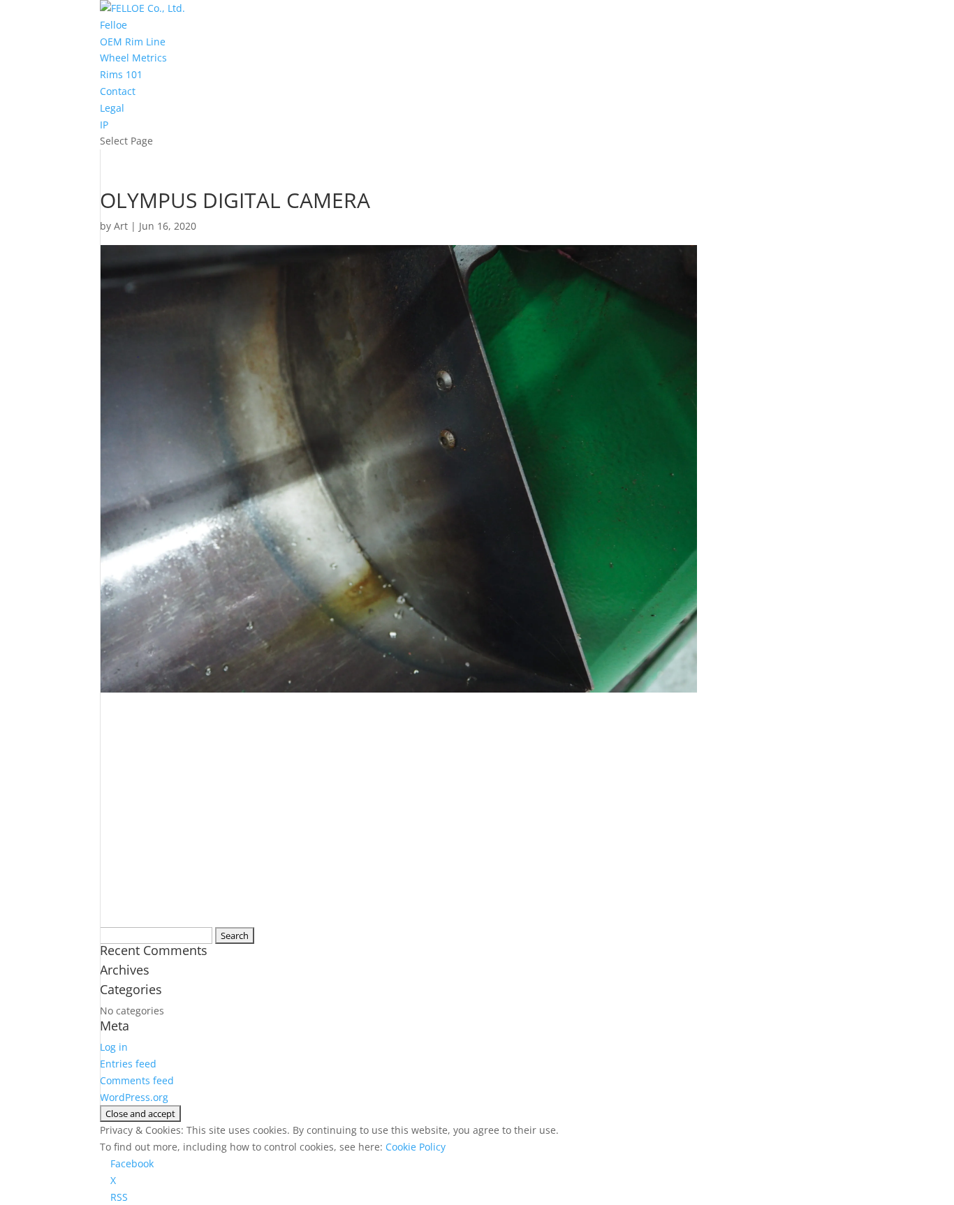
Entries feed (128, 1063)
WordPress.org (134, 1097)
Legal (112, 107)
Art (121, 225)
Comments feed (137, 1080)
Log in (114, 1047)
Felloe (113, 24)
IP (104, 124)
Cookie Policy (416, 1146)
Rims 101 (121, 74)
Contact (117, 91)
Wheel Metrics (133, 57)
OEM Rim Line (133, 41)
